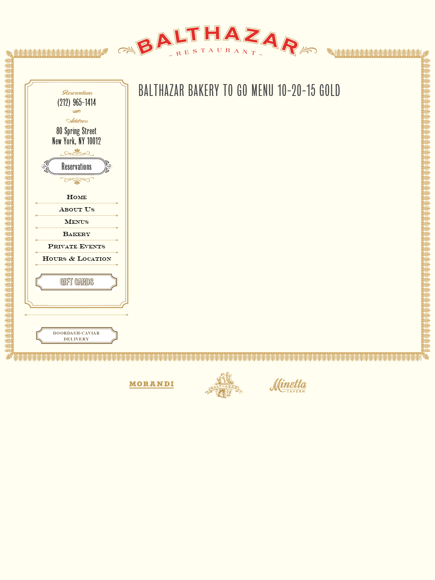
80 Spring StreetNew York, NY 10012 (76, 136)
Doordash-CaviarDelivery (76, 336)
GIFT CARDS (76, 282)
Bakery (76, 233)
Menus (77, 221)
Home (77, 196)
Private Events (76, 246)
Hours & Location (76, 258)
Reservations (77, 166)
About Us (77, 209)
